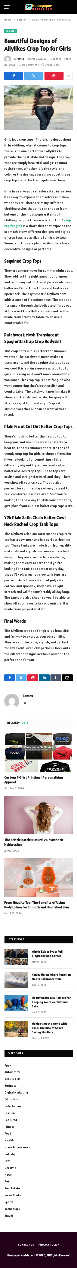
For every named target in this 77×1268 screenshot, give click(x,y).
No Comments (30, 64)
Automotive (12, 1072)
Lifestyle (10, 1168)
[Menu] (7, 7)
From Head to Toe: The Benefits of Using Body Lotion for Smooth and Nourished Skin (36, 904)
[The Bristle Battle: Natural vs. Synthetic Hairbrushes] (38, 815)
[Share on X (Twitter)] (33, 76)
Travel (8, 1216)
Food (7, 1133)
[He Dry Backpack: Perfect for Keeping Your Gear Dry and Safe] (16, 1003)
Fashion (10, 31)
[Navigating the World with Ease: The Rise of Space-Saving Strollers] (16, 1029)
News (8, 1174)
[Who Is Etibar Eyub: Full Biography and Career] (16, 957)
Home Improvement (17, 1147)
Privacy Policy (48, 1244)
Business (10, 1086)
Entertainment (14, 1106)
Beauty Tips (12, 1079)
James (20, 58)
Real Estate (12, 1188)
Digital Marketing (16, 1092)
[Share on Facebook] (13, 76)
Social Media (12, 1195)
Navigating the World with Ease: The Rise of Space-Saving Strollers (49, 1028)
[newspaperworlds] (38, 7)
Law (7, 1161)
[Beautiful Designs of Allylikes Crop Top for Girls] (38, 107)
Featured (10, 1120)
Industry (10, 1154)
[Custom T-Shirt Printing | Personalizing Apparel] (38, 752)
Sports (8, 1202)
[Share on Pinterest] (54, 76)
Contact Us (26, 1244)
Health (9, 1140)
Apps (7, 1065)
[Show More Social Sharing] (69, 76)
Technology (12, 1209)
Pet (6, 1181)
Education (11, 1099)
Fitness (9, 1127)
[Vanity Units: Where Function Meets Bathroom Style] (16, 980)
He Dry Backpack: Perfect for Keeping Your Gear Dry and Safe (51, 1002)
